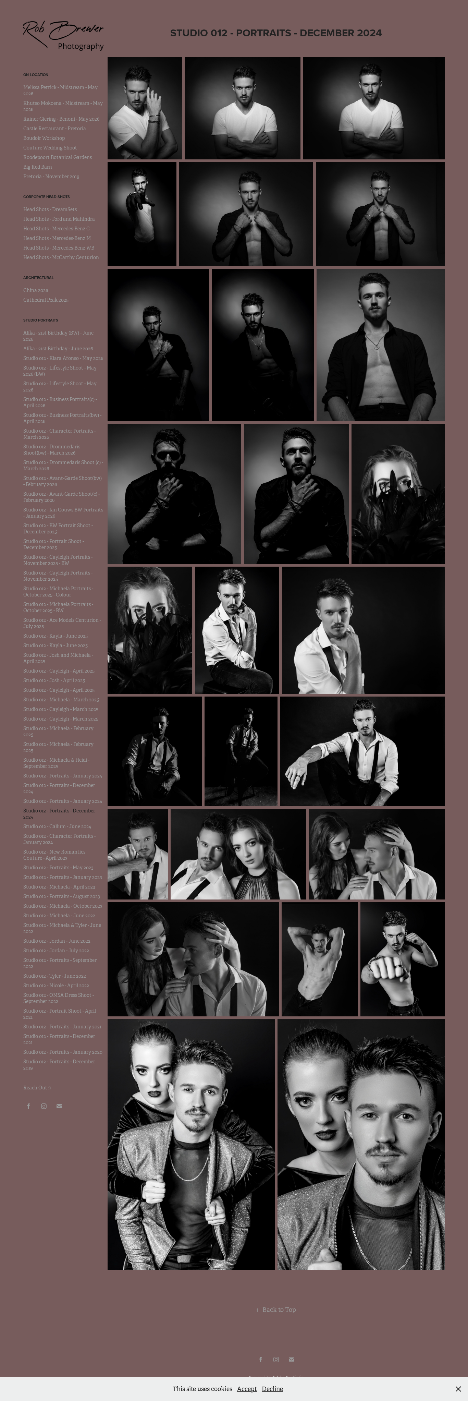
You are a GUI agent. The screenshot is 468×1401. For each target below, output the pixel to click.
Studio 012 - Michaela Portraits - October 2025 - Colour (58, 591)
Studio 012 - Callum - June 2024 (57, 826)
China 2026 (35, 290)
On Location (35, 74)
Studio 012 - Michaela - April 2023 (59, 887)
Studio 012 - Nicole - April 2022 (56, 985)
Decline (272, 1389)
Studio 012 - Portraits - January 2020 (62, 1052)
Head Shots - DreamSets (50, 209)
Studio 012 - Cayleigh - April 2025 (59, 671)
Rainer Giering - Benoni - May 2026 (61, 119)
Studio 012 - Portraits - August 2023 (61, 896)
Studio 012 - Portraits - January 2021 (62, 1027)
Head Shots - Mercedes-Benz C (56, 229)
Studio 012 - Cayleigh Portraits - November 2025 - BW (58, 560)
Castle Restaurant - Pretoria (54, 128)
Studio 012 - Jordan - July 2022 (56, 950)
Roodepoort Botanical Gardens (57, 157)
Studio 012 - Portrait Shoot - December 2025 (53, 544)
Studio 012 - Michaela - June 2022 (59, 916)
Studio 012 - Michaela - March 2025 (61, 700)
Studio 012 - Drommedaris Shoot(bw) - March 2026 (51, 450)
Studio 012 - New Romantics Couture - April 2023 (54, 855)
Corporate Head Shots (46, 197)
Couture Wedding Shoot (50, 148)
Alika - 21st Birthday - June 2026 (58, 349)
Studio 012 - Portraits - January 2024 (62, 776)
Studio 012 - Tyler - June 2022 (54, 976)
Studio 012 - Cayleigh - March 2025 (60, 709)
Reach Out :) (37, 1088)
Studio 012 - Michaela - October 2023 (62, 906)
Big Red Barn (37, 167)
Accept (247, 1389)
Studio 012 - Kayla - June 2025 (55, 636)
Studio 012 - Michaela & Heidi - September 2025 (56, 763)
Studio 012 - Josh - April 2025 (54, 680)
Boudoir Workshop (44, 138)
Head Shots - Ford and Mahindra (59, 219)
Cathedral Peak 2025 (46, 300)
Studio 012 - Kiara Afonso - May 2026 (63, 358)
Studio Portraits (40, 320)
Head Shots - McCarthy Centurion (61, 257)
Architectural (38, 277)
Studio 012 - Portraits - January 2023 (62, 877)
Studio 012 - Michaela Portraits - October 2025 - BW (58, 607)
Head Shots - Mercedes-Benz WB (58, 248)
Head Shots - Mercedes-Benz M (57, 238)
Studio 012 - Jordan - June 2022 (56, 941)
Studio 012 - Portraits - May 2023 (58, 868)
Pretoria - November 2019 (51, 176)
